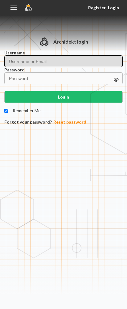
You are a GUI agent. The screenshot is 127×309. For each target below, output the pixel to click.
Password (14, 69)
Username (14, 52)
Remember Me (27, 110)
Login (113, 7)
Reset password (69, 122)
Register (97, 7)
